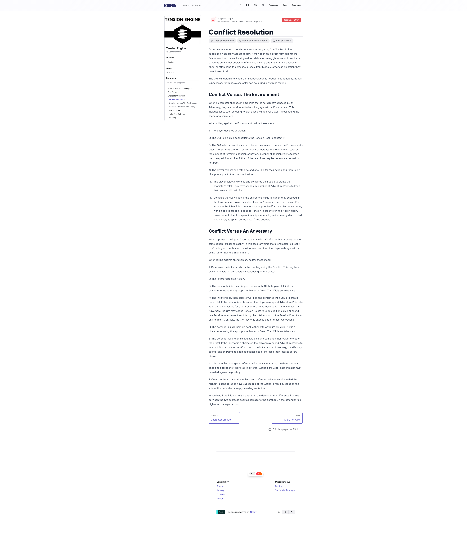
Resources (273, 5)
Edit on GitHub (283, 40)
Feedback (296, 5)
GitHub (220, 498)
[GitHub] (248, 5)
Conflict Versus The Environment (244, 94)
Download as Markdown (254, 40)
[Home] (170, 5)
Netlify (253, 512)
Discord (220, 486)
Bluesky (220, 490)
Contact (279, 486)
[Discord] (255, 5)
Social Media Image (285, 490)
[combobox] (182, 62)
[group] (285, 512)
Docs (285, 5)
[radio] (279, 512)
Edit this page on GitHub (287, 429)
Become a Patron (291, 20)
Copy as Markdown (224, 40)
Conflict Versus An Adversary (240, 231)
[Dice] (240, 5)
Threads (220, 494)
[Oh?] (263, 5)
